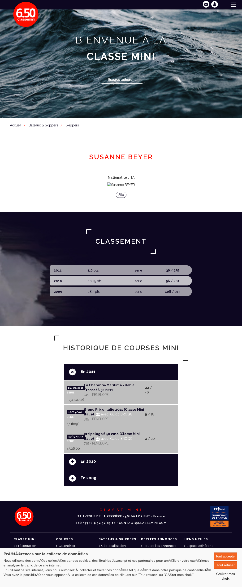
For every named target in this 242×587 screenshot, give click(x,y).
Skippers (72, 125)
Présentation (26, 546)
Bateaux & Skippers (43, 125)
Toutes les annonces (160, 546)
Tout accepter (226, 556)
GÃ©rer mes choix (225, 576)
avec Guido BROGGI (116, 414)
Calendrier (67, 546)
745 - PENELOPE (96, 395)
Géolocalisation (113, 546)
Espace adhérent (122, 80)
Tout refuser (226, 565)
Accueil (15, 125)
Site (121, 195)
